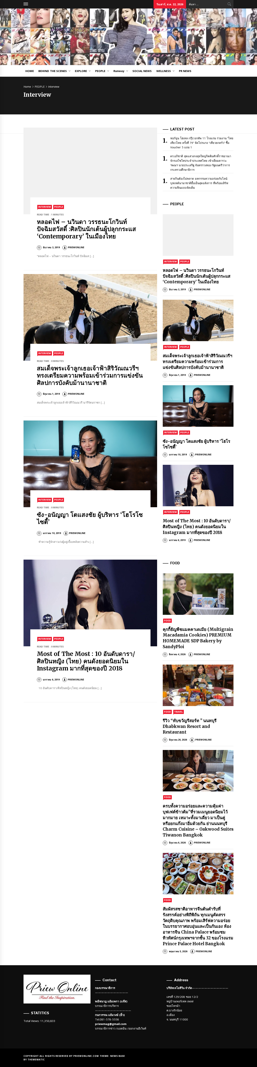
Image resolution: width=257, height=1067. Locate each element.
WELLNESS (163, 71)
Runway (118, 71)
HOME (29, 71)
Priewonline (76, 247)
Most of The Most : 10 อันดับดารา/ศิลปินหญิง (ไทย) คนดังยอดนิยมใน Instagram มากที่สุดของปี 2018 (86, 661)
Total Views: (32, 1021)
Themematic (36, 1059)
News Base (117, 1056)
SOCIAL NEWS (142, 71)
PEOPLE (100, 71)
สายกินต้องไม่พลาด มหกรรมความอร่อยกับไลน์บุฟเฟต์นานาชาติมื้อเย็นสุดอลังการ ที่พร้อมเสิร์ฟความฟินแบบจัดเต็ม (199, 183)
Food (167, 620)
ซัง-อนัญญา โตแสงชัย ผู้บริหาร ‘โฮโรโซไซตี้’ (90, 518)
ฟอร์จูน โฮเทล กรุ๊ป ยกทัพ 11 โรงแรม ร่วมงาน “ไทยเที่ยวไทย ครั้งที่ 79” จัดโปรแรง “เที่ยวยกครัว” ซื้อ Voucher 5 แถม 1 (201, 142)
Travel (178, 711)
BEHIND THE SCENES (52, 71)
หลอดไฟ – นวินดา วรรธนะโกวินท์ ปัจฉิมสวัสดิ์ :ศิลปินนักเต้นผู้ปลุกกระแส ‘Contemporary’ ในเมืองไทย (86, 229)
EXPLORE (81, 71)
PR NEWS (185, 71)
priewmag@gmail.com (110, 1024)
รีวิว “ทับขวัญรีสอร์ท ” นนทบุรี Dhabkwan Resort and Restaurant (190, 726)
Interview (44, 206)
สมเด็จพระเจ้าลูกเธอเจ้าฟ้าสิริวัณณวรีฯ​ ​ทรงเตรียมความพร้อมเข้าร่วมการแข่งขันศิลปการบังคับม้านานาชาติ (90, 376)
